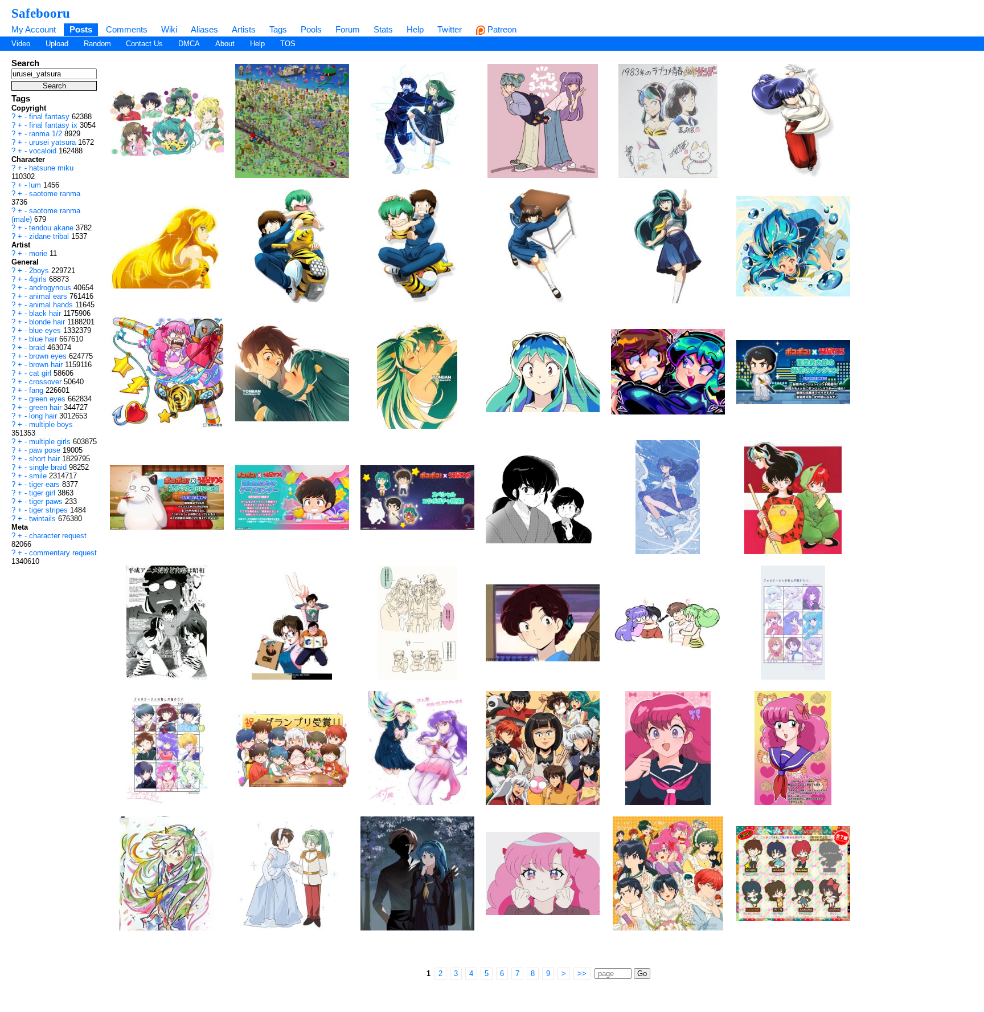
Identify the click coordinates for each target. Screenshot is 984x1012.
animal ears (49, 296)
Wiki (169, 29)
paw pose (46, 450)
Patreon (500, 29)
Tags (278, 29)
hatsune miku (51, 168)
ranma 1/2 (46, 133)
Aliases (204, 29)
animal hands (52, 304)
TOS (288, 43)
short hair (45, 458)
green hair (46, 407)
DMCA (189, 43)
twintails (43, 518)
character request (58, 535)
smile (39, 476)
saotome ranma (54, 193)
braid (38, 347)
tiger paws (47, 501)
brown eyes (49, 356)
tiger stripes (49, 510)
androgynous (51, 287)
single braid (49, 467)
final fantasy (50, 116)
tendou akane (52, 227)
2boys (40, 270)
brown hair (47, 364)
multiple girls (51, 441)
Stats (383, 29)
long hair (44, 416)
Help (415, 29)
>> (582, 973)
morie (39, 253)
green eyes (48, 399)
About (225, 43)
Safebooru (40, 13)
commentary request (63, 552)
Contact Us (144, 43)
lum (36, 185)
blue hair (44, 339)
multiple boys (51, 424)
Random (97, 43)
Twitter (449, 29)
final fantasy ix (54, 125)
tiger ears (45, 484)
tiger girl (43, 493)
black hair (46, 313)
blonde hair (48, 322)
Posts (80, 29)
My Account (33, 29)
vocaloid (44, 151)
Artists (244, 29)
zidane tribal (50, 236)
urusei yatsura (53, 142)
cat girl (41, 373)
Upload (57, 43)
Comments (126, 29)
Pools (311, 29)
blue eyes (46, 330)
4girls (39, 279)
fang (37, 390)
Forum (347, 29)
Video (20, 43)
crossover (46, 381)
